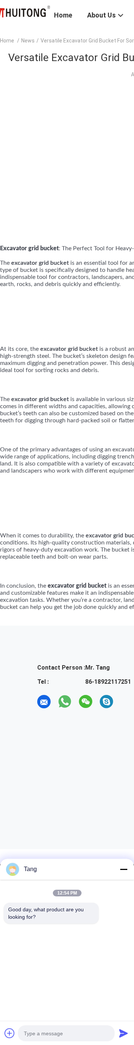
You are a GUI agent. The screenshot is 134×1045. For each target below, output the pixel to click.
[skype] (106, 701)
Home (7, 41)
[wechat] (85, 701)
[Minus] (123, 869)
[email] (44, 701)
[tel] (127, 701)
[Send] (124, 1033)
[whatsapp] (64, 701)
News (28, 41)
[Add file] (9, 1033)
